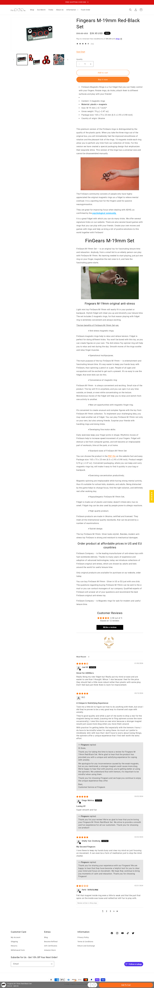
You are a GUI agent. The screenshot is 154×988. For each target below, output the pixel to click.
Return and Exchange (86, 946)
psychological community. (104, 213)
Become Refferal (51, 942)
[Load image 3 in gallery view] (46, 59)
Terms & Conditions (85, 942)
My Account (15, 937)
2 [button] (106, 911)
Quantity (79, 59)
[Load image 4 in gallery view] (58, 59)
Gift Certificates (50, 946)
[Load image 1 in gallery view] (22, 59)
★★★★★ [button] (152, 496)
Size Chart (80, 52)
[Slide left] (13, 59)
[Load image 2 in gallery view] (34, 59)
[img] (82, 663)
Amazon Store (50, 950)
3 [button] (110, 911)
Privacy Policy (83, 937)
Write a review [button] (109, 627)
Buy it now (103, 80)
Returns (14, 946)
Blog (46, 937)
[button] (72, 9)
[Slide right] (67, 59)
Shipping (14, 942)
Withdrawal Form (18, 950)
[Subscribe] (51, 964)
